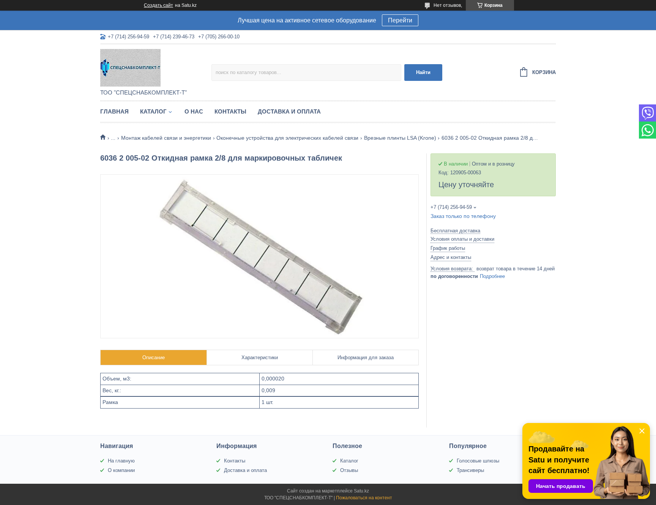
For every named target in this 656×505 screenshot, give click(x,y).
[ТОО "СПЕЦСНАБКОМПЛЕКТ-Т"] (155, 67)
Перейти (400, 20)
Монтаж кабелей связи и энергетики (166, 138)
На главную (121, 461)
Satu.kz (361, 491)
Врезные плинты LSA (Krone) (400, 138)
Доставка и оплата (289, 111)
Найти (423, 72)
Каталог (153, 111)
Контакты (230, 111)
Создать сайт (158, 5)
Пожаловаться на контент (364, 497)
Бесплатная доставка (455, 231)
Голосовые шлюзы (478, 461)
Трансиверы (470, 470)
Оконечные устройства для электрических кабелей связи (287, 138)
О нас (193, 111)
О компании (121, 470)
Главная (114, 111)
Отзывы (349, 470)
